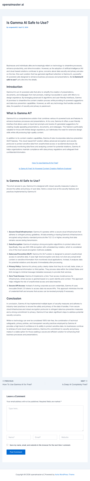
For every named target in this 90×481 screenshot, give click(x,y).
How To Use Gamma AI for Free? (45, 163)
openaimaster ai (13, 4)
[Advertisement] (45, 46)
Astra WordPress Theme (64, 474)
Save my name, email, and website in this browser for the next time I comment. (40, 445)
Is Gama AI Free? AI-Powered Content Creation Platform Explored (45, 168)
